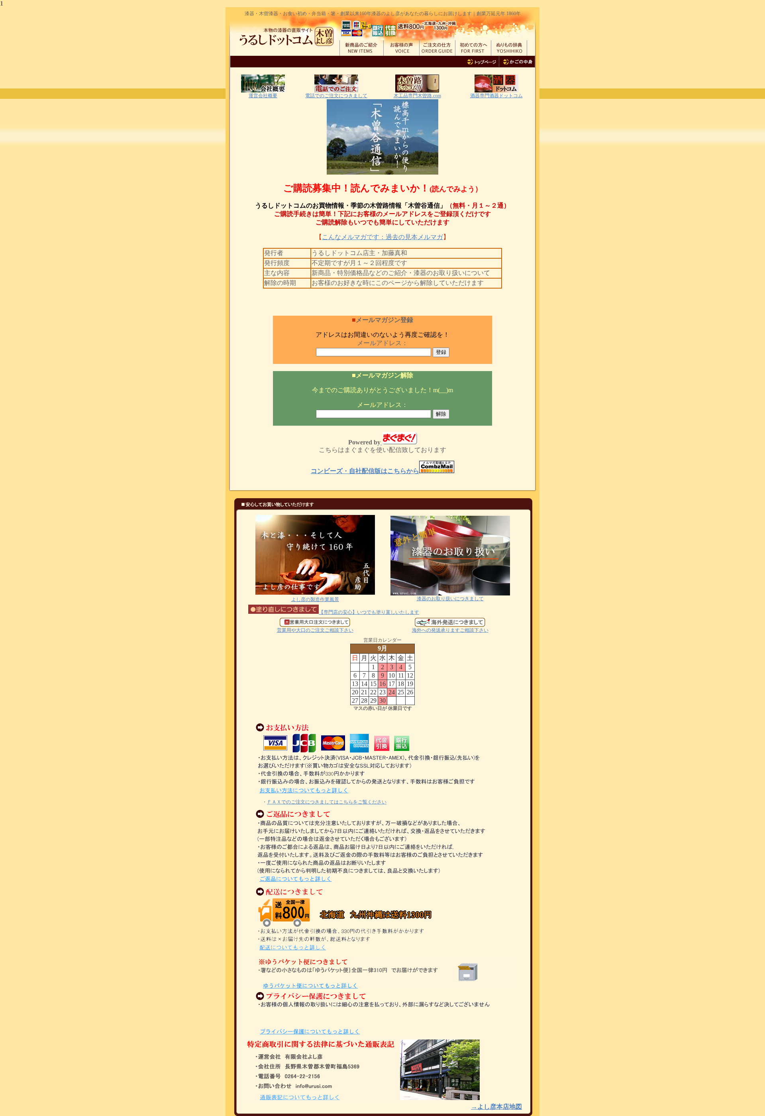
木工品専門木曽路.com (417, 95)
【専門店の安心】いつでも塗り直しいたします (369, 612)
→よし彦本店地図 (496, 1106)
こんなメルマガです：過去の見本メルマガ (382, 237)
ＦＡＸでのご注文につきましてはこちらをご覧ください (326, 802)
